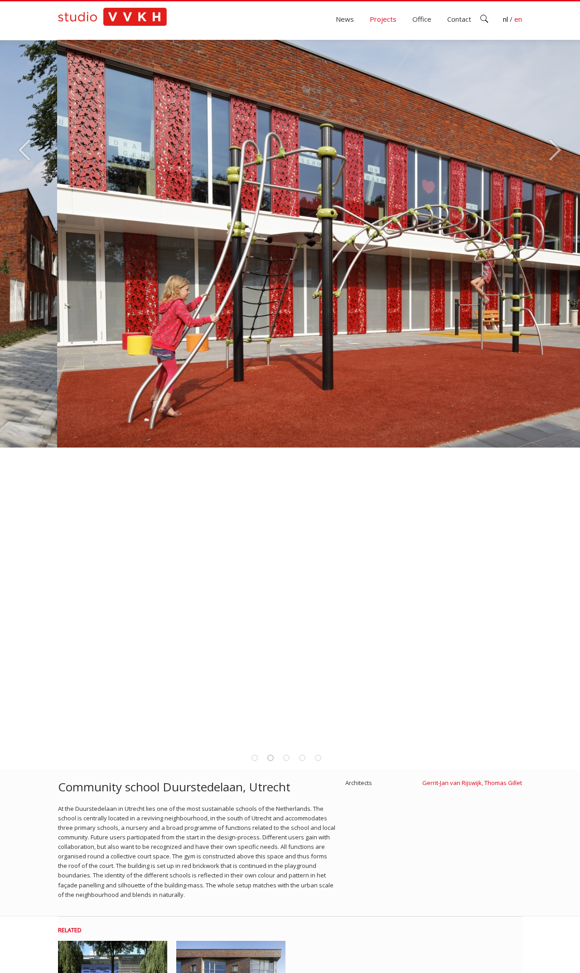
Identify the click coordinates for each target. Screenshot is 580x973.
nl (506, 19)
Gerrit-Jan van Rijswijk (452, 783)
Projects (383, 19)
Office (421, 19)
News (345, 19)
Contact (459, 19)
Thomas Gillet (503, 783)
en (518, 19)
